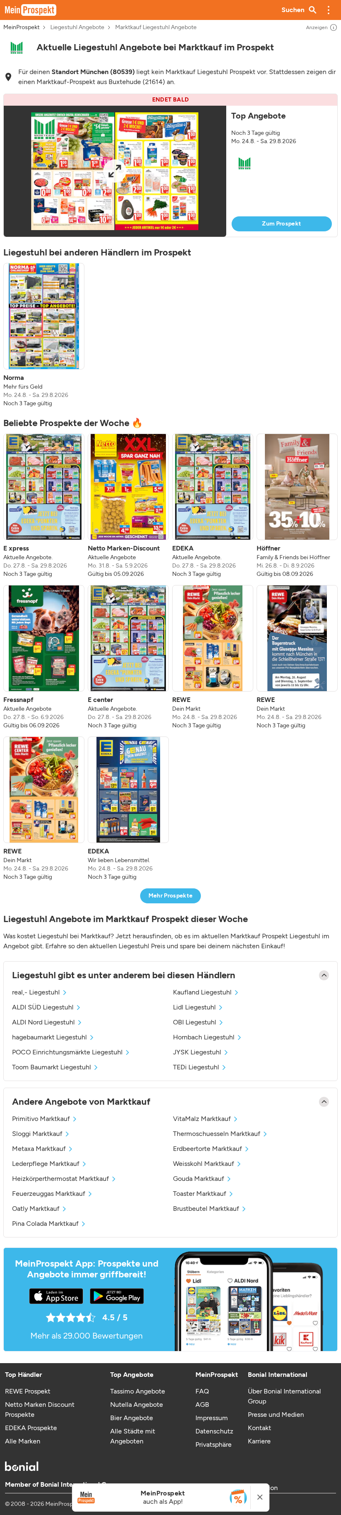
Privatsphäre (213, 1444)
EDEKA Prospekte (31, 1428)
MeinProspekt (21, 27)
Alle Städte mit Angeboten (132, 1436)
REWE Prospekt (27, 1391)
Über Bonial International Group (284, 1396)
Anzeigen (317, 27)
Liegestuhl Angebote (77, 27)
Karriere (259, 1441)
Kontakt (259, 1428)
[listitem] (43, 335)
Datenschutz (214, 1431)
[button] (328, 10)
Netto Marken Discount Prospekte (39, 1409)
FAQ (202, 1391)
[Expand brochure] (115, 171)
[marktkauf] (16, 47)
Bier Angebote (131, 1418)
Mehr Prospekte (170, 895)
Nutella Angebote (136, 1404)
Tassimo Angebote (137, 1391)
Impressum (211, 1418)
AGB (202, 1404)
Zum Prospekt (281, 223)
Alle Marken (22, 1441)
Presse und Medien (276, 1414)
